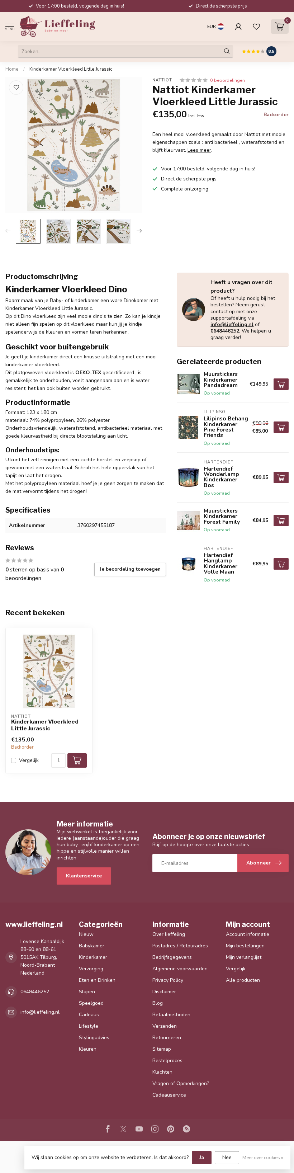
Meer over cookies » (262, 1157)
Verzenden (164, 1026)
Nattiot (162, 80)
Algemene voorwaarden (180, 968)
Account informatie (247, 934)
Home (12, 69)
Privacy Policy (167, 980)
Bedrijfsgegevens (172, 957)
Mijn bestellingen (245, 945)
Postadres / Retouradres (180, 945)
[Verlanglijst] (256, 26)
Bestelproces (167, 1060)
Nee (227, 1157)
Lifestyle (88, 1026)
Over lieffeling (168, 934)
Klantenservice (84, 875)
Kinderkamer (93, 957)
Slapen (87, 991)
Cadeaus (89, 1014)
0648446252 (224, 331)
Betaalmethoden (171, 1014)
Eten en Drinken (97, 980)
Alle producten (243, 980)
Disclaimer (164, 991)
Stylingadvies (94, 1037)
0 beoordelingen (227, 80)
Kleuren (87, 1049)
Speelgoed (91, 1003)
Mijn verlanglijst (243, 957)
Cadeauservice (169, 1095)
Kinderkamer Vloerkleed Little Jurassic (70, 69)
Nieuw (86, 934)
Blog (157, 1003)
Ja (201, 1157)
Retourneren (166, 1037)
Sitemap (161, 1049)
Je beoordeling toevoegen (130, 569)
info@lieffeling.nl (231, 324)
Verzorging (91, 968)
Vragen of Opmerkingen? (180, 1083)
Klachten (162, 1072)
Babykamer (91, 945)
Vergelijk (29, 760)
